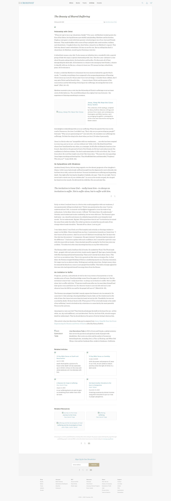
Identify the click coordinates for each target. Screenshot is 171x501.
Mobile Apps (74, 486)
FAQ (118, 488)
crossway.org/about (107, 439)
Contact (119, 481)
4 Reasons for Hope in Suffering (67, 383)
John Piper (64, 427)
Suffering (102, 415)
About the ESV (74, 481)
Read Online (74, 483)
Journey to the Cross (69, 415)
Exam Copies (90, 488)
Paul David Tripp (62, 385)
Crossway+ (58, 488)
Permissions (120, 492)
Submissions (120, 490)
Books (78, 3)
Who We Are (105, 481)
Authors (42, 488)
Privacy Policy (105, 490)
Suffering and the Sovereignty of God (69, 425)
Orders (119, 486)
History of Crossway (107, 483)
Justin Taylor (73, 427)
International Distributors (62, 483)
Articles (91, 3)
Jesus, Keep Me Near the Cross (100, 103)
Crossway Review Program (93, 486)
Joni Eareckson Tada (111, 22)
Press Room (89, 483)
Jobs (103, 488)
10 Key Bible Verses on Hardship (99, 356)
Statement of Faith (106, 486)
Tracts (85, 3)
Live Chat (119, 483)
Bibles (71, 3)
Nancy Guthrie (93, 105)
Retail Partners (59, 481)
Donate (99, 3)
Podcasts (89, 481)
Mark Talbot (93, 387)
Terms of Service (106, 492)
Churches (58, 486)
